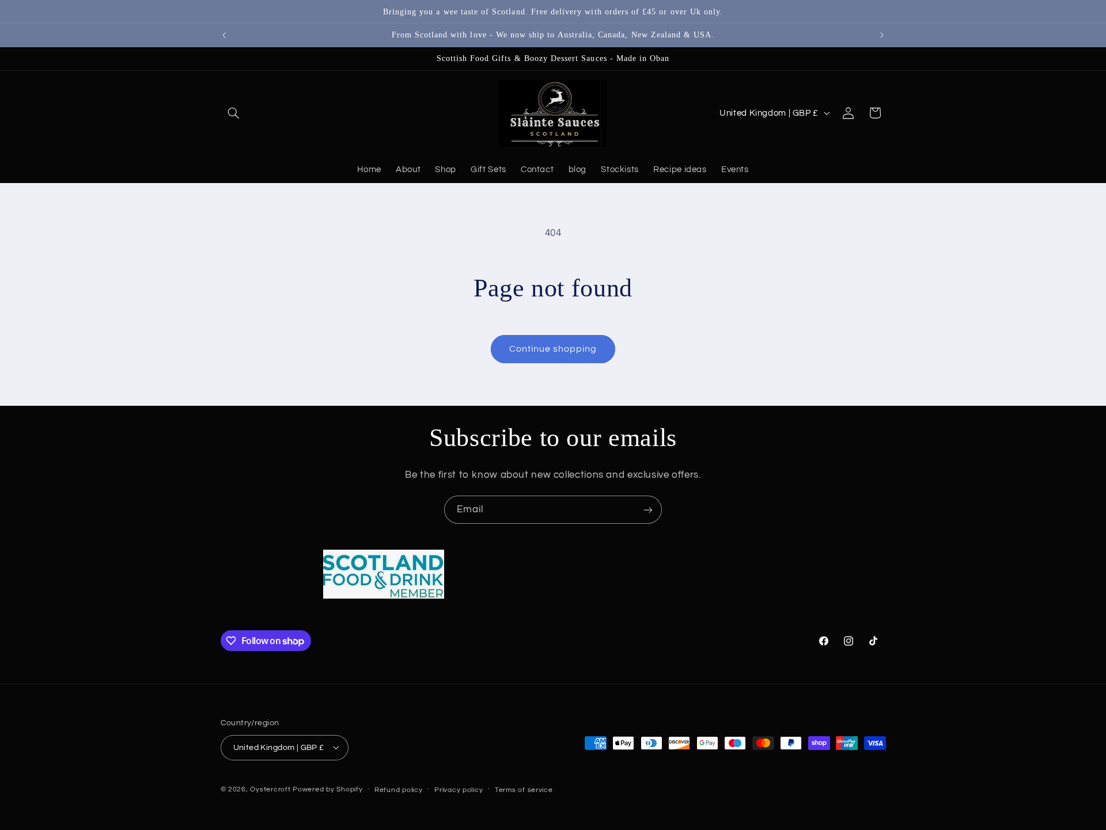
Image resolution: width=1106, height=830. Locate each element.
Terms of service (524, 789)
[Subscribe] (648, 510)
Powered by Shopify (327, 789)
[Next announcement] (882, 35)
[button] (234, 113)
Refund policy (398, 789)
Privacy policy (458, 789)
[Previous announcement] (224, 35)
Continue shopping (553, 348)
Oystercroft (270, 789)
